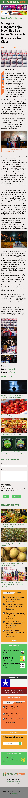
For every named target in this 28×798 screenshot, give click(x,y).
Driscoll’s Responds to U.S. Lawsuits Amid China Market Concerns (12, 416)
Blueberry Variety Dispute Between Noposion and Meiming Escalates (12, 396)
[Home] (16, 2)
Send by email (3, 88)
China (9, 369)
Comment (4, 470)
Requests (19, 702)
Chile (13, 369)
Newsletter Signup (14, 783)
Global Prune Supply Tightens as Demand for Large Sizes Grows (14, 691)
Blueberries (18, 18)
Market (9, 366)
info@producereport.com (13, 781)
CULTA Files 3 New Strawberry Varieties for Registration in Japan (15, 606)
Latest (8, 593)
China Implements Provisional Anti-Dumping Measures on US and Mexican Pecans (15, 615)
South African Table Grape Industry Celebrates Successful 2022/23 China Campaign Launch (12, 584)
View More (14, 727)
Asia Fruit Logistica (9, 661)
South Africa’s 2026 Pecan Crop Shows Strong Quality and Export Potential (15, 623)
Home (3, 18)
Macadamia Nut (10, 723)
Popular (19, 593)
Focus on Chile (14, 677)
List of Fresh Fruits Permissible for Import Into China (11, 760)
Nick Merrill (14, 793)
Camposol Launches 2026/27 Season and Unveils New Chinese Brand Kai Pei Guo (13, 453)
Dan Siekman (19, 47)
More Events (14, 671)
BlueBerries (9, 716)
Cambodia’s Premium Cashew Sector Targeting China (15, 598)
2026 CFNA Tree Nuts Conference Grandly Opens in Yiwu (15, 632)
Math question (6, 484)
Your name (4, 464)
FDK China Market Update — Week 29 (12, 434)
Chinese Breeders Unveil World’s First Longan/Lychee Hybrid (12, 564)
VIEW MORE (14, 640)
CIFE (4, 654)
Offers (8, 702)
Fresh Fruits (10, 18)
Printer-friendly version (3, 85)
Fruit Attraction (7, 668)
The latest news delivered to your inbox (13, 738)
